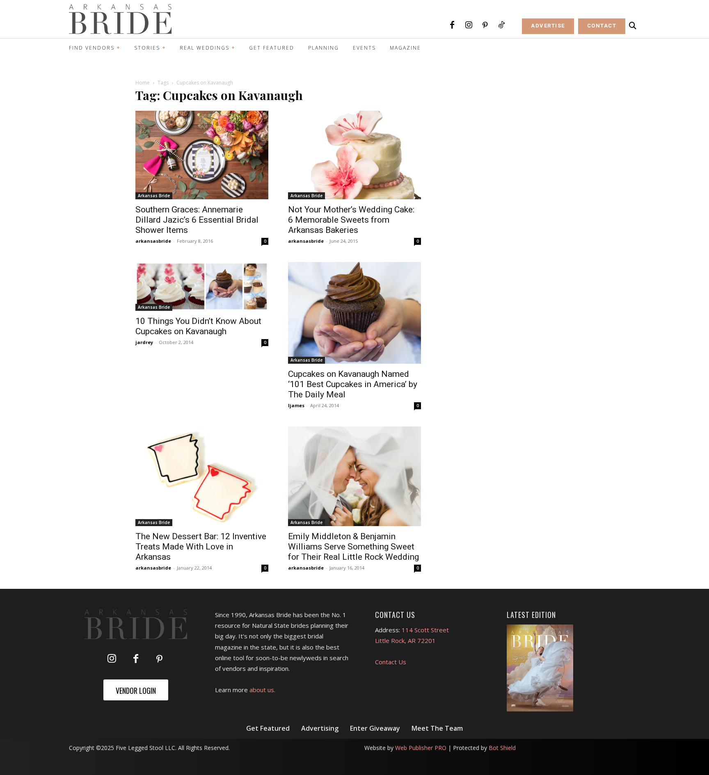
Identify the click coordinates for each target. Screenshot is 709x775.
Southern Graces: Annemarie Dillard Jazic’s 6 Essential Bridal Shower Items (196, 220)
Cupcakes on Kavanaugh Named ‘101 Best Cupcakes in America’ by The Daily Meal (352, 384)
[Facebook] (452, 25)
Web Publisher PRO (420, 748)
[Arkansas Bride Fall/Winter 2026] (540, 668)
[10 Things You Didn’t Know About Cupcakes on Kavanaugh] (201, 286)
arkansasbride (153, 241)
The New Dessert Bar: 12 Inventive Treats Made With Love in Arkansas (200, 546)
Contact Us (390, 662)
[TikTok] (501, 25)
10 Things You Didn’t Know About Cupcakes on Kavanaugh (198, 326)
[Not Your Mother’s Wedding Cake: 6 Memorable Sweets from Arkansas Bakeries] (354, 155)
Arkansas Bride (154, 195)
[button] (632, 25)
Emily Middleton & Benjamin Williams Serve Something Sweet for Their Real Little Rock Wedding (353, 546)
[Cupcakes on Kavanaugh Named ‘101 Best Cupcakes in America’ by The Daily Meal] (354, 313)
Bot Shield (502, 748)
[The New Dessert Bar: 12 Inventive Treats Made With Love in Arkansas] (201, 476)
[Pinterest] (485, 25)
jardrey (144, 342)
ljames (296, 405)
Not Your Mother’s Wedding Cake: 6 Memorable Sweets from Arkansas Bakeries (351, 220)
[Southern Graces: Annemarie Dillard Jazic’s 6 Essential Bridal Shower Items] (201, 155)
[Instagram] (468, 25)
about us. (262, 690)
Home (142, 82)
